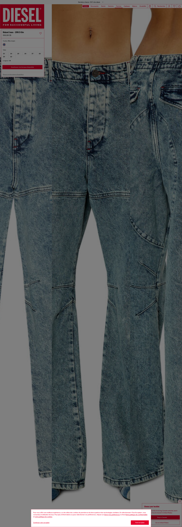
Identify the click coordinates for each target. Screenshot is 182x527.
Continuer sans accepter (41, 522)
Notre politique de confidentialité (136, 514)
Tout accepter (140, 522)
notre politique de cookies (43, 517)
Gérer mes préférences (112, 514)
